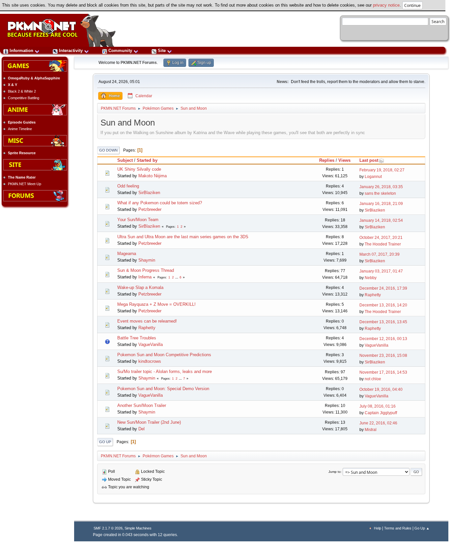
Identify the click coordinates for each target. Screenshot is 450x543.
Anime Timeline (20, 129)
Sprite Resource (22, 153)
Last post (368, 160)
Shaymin (146, 260)
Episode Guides (22, 122)
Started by (147, 160)
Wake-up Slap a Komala (140, 287)
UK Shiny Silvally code (139, 169)
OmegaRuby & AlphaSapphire (34, 78)
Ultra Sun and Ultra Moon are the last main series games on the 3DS (182, 236)
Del (141, 428)
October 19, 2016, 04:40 (381, 389)
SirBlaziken (149, 192)
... (177, 277)
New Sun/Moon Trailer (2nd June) (149, 422)
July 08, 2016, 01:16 (377, 406)
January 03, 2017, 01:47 (381, 271)
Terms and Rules (397, 528)
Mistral (371, 429)
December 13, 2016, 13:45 (383, 322)
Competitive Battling (23, 98)
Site (161, 50)
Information (21, 50)
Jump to (334, 471)
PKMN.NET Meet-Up (24, 184)
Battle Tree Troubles (136, 337)
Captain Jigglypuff (381, 413)
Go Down (108, 150)
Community (120, 50)
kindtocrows (149, 361)
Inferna (145, 276)
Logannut (373, 176)
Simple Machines (138, 528)
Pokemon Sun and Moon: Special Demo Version (163, 388)
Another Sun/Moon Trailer (141, 405)
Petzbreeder (149, 209)
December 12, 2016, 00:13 (383, 338)
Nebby (371, 277)
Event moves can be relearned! (147, 321)
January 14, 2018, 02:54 (381, 220)
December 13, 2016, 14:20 (383, 305)
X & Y (12, 85)
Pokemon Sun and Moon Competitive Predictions (164, 354)
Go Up (105, 442)
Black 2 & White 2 (22, 91)
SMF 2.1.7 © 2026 (108, 528)
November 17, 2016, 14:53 (383, 372)
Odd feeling (128, 186)
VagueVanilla (150, 344)
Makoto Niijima (152, 175)
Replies (326, 160)
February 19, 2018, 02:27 (382, 170)
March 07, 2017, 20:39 (379, 254)
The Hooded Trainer (383, 244)
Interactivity (71, 50)
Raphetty (373, 295)
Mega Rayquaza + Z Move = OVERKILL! (156, 304)
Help (377, 528)
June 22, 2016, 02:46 (378, 423)
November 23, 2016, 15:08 (383, 355)
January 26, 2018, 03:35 (381, 187)
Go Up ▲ (422, 528)
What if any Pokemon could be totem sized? (159, 202)
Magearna (126, 253)
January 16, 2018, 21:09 (381, 203)
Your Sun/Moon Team (137, 219)
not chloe (373, 379)
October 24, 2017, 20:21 (381, 237)
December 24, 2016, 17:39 (383, 288)
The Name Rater (22, 177)
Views (344, 160)
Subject (125, 160)
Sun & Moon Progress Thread (145, 270)
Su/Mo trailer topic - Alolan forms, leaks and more (164, 371)
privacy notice (386, 5)
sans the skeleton (380, 193)
